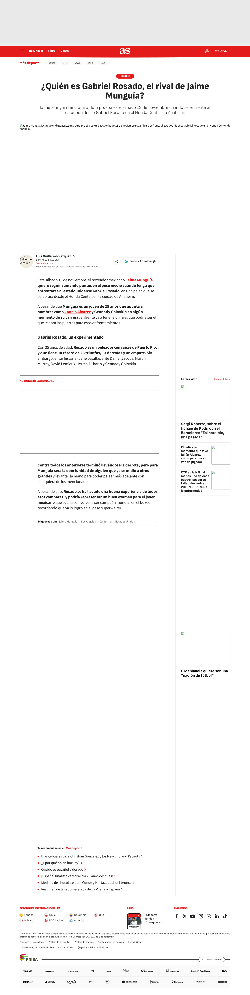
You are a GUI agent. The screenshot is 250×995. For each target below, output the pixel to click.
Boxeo (51, 62)
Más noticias (221, 379)
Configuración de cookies (111, 942)
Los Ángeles (88, 521)
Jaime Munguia (68, 521)
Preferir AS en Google (143, 261)
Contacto (24, 942)
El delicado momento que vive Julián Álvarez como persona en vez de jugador (194, 454)
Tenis (90, 62)
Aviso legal (38, 942)
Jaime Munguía (139, 280)
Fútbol (52, 50)
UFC (65, 62)
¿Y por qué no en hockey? (60, 863)
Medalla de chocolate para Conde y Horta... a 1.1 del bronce (86, 882)
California (105, 521)
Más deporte (30, 63)
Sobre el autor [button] (43, 263)
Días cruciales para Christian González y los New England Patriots (90, 856)
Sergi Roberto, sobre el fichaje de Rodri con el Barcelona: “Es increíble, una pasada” (202, 431)
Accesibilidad (134, 942)
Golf (103, 62)
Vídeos (65, 50)
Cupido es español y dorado (62, 869)
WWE (77, 62)
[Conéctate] (207, 51)
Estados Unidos (125, 521)
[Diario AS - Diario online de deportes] (125, 51)
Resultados (36, 50)
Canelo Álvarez (77, 312)
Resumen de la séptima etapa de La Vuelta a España (80, 889)
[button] (117, 261)
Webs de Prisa (214, 959)
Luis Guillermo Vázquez (53, 256)
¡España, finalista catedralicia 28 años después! (77, 876)
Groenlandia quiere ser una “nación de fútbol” (204, 673)
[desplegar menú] (22, 50)
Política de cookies (84, 942)
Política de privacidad (59, 942)
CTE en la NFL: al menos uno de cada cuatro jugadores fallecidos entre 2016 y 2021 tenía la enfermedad (195, 481)
